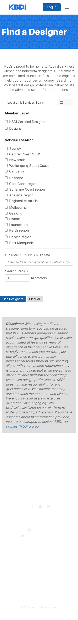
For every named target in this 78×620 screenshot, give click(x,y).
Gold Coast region (23, 184)
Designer (16, 128)
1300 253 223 (42, 530)
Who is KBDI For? (39, 568)
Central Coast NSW (24, 154)
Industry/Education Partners (39, 557)
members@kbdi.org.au (41, 536)
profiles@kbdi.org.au (22, 426)
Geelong (15, 213)
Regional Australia (23, 201)
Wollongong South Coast (29, 166)
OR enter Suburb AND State (27, 255)
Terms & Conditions (39, 593)
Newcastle (17, 160)
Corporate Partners (39, 552)
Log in (52, 7)
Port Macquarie (21, 243)
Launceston (18, 225)
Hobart (14, 219)
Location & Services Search (26, 102)
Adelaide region (21, 195)
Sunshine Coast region (27, 189)
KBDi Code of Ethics (39, 589)
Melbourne (18, 207)
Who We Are (39, 549)
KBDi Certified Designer (27, 122)
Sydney (15, 148)
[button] (13, 299)
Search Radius (16, 271)
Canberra (16, 171)
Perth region (19, 230)
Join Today (39, 576)
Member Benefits (39, 572)
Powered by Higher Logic (39, 614)
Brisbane (16, 178)
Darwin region (20, 237)
